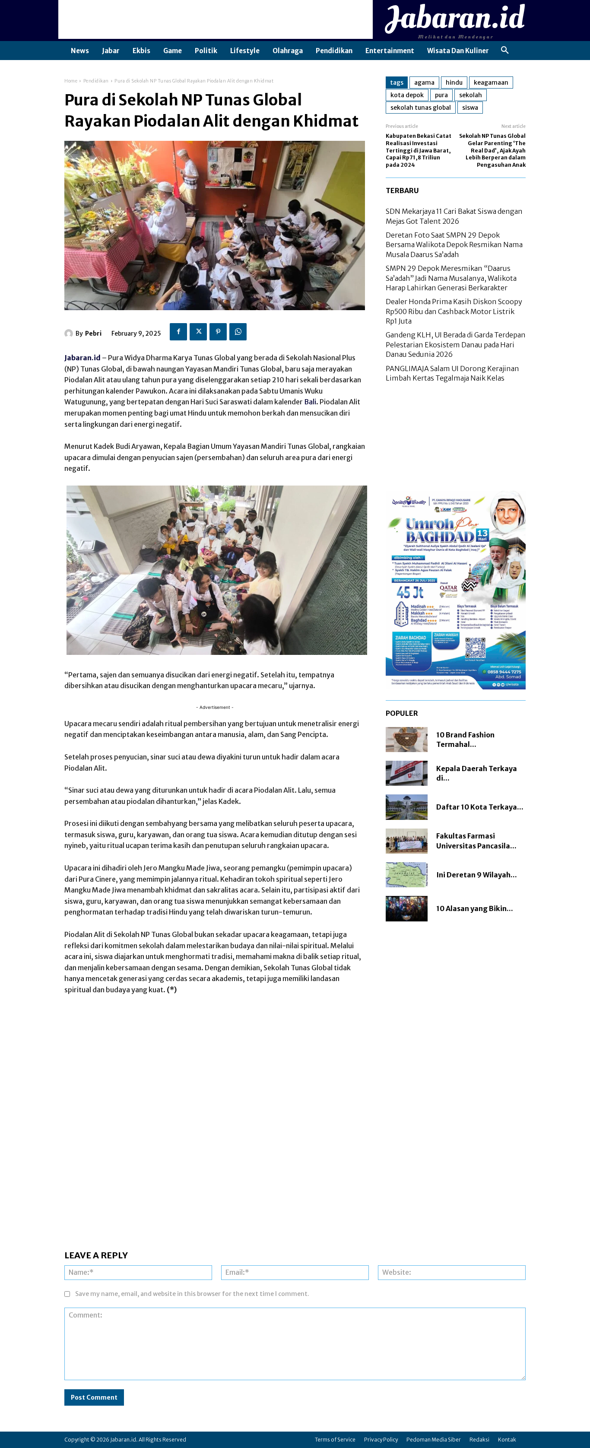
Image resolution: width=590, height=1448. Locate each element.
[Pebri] (70, 333)
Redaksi (479, 1439)
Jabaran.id (82, 357)
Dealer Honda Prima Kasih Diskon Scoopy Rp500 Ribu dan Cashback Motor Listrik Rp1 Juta (454, 311)
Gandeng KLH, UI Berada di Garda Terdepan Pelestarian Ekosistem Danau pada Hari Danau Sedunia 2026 (456, 344)
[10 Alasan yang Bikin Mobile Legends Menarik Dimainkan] (407, 908)
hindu (454, 82)
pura (441, 95)
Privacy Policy (381, 1439)
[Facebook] (178, 331)
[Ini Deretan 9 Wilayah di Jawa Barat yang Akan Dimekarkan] (407, 874)
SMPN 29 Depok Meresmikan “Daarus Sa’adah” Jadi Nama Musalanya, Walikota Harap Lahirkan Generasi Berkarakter (451, 278)
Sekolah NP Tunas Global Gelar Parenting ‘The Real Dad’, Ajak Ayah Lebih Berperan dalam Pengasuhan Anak (492, 150)
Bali (310, 401)
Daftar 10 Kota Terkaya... (479, 807)
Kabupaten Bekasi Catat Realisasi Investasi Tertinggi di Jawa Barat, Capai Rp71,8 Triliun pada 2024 (418, 150)
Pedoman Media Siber (433, 1439)
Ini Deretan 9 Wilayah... (476, 874)
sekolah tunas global (420, 107)
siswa (470, 107)
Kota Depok (407, 95)
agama (424, 82)
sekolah (470, 95)
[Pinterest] (218, 331)
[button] (504, 50)
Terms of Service (335, 1439)
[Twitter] (198, 331)
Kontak (507, 1439)
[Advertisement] (215, 19)
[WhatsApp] (238, 331)
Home (70, 81)
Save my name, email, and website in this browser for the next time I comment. (192, 1294)
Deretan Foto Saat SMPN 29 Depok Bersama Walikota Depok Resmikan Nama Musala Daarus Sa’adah (454, 245)
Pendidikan (96, 81)
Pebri (93, 333)
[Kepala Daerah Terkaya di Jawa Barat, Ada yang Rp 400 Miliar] (407, 773)
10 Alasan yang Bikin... (474, 908)
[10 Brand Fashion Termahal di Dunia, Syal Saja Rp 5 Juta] (407, 739)
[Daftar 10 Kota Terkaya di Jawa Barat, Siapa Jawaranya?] (407, 806)
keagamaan (491, 82)
